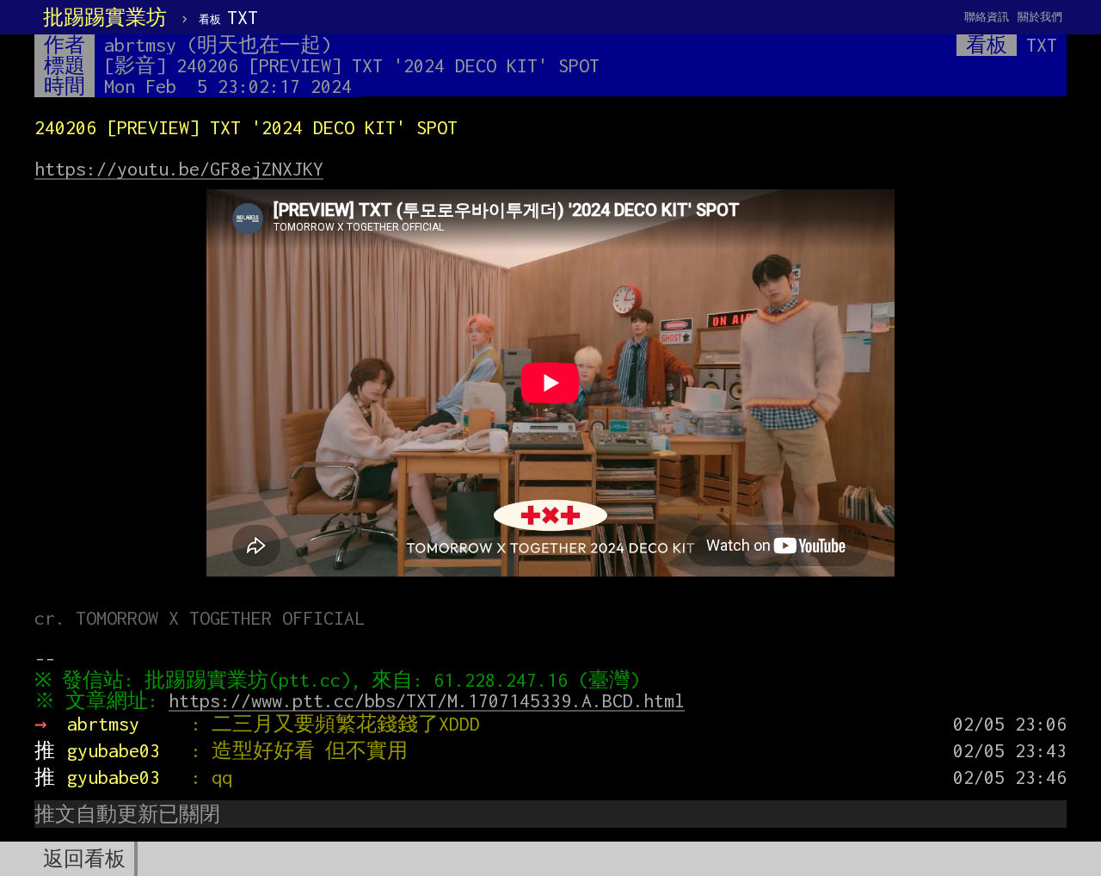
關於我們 (1040, 16)
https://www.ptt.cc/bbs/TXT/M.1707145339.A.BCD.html (427, 700)
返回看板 (84, 859)
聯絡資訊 (986, 16)
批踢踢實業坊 (105, 17)
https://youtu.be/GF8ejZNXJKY (178, 168)
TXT (228, 17)
